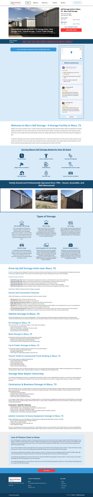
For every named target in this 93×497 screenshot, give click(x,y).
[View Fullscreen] (62, 53)
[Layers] (80, 49)
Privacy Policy (11, 485)
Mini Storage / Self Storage (21, 226)
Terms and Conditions (14, 495)
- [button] (62, 51)
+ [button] (62, 49)
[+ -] (71, 53)
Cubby (73, 494)
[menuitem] (28, 2)
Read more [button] (64, 96)
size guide (37, 289)
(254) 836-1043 (45, 49)
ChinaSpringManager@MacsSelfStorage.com (37, 483)
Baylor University (23, 377)
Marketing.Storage (80, 494)
